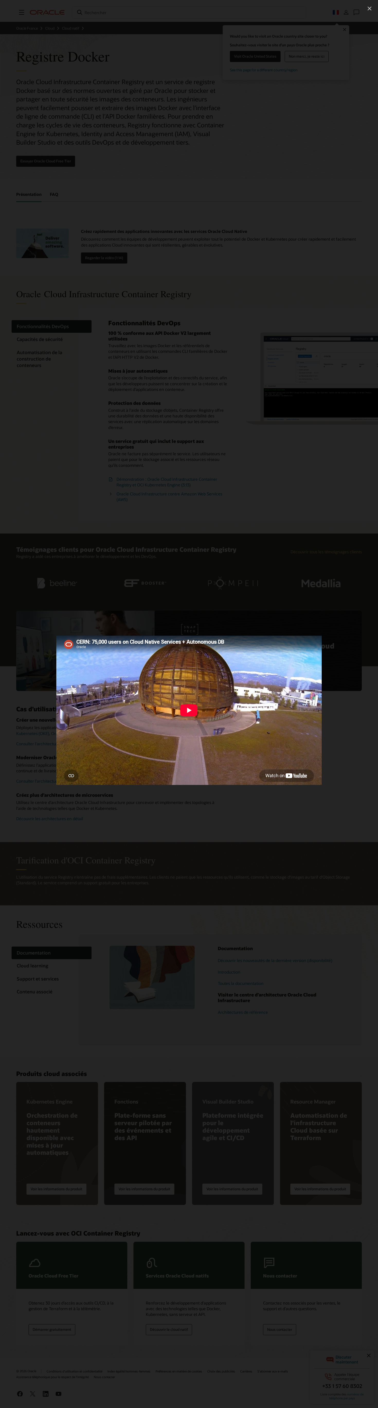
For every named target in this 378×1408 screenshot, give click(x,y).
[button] (369, 8)
